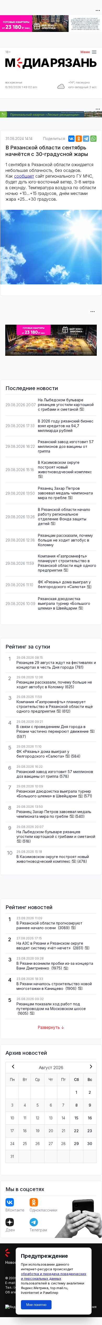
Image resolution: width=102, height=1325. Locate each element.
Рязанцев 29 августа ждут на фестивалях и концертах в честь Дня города (56, 664)
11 (25, 1118)
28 (63, 1143)
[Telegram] (86, 139)
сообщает (24, 176)
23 (89, 1131)
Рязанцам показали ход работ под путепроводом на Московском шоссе (51, 1006)
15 (76, 1118)
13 (51, 1118)
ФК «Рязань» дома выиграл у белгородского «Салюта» (64, 584)
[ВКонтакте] (71, 139)
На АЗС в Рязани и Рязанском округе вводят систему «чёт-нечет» (49, 945)
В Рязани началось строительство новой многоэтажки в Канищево (54, 986)
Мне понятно (36, 1305)
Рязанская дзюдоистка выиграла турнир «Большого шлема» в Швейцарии (64, 603)
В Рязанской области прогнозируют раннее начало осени (49, 925)
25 (25, 1143)
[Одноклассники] (79, 139)
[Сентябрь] (90, 1067)
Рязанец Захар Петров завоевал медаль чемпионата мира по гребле (65, 493)
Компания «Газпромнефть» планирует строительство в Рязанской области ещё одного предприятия (67, 563)
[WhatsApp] (93, 139)
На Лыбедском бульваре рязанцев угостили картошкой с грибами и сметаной (66, 404)
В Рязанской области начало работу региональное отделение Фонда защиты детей (64, 516)
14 (63, 1118)
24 (12, 1143)
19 (37, 1131)
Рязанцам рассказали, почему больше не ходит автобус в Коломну (65, 540)
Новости (13, 1262)
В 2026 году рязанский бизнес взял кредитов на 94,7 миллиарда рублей (65, 426)
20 (51, 1131)
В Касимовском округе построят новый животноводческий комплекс (65, 467)
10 (12, 1118)
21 (63, 1131)
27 (51, 1143)
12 (37, 1118)
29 (76, 1143)
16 (90, 1118)
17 (12, 1131)
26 (37, 1143)
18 (25, 1131)
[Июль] (12, 1067)
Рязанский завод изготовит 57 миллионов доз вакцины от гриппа (66, 446)
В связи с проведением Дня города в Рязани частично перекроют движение (52, 729)
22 (76, 1131)
